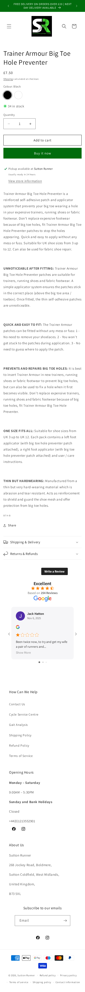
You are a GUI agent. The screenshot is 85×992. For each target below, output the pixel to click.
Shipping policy (42, 982)
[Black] (7, 95)
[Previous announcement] (8, 6)
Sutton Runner (26, 975)
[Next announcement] (77, 6)
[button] (9, 26)
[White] (18, 95)
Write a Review (54, 571)
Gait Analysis (18, 725)
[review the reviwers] (18, 628)
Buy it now (42, 153)
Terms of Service (21, 756)
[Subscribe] (65, 920)
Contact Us (17, 704)
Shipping (8, 78)
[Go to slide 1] (39, 662)
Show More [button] (23, 652)
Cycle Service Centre (24, 714)
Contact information (68, 982)
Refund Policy (19, 745)
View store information (25, 181)
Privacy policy (68, 975)
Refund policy (48, 975)
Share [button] (12, 525)
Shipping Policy (20, 735)
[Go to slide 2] (43, 662)
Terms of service (18, 982)
